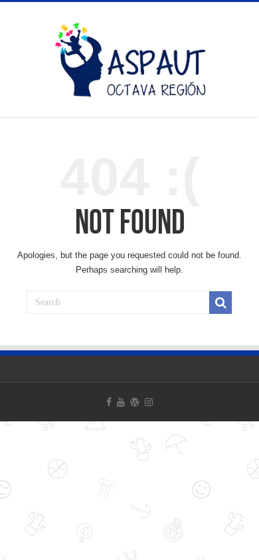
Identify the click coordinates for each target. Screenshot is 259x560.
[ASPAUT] (129, 57)
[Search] (220, 302)
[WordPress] (135, 402)
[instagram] (148, 402)
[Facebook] (109, 402)
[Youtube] (121, 402)
